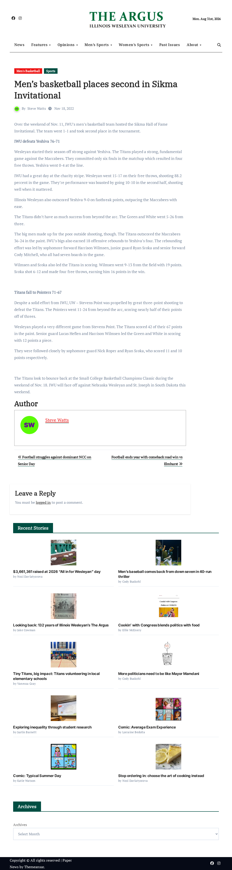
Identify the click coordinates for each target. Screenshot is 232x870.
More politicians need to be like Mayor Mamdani (158, 673)
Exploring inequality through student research (52, 727)
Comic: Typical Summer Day (37, 775)
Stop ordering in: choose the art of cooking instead (161, 775)
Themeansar (34, 866)
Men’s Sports (97, 44)
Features (40, 44)
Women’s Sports (134, 44)
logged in (43, 502)
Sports (50, 71)
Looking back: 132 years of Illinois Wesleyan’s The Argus (61, 625)
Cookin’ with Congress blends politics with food (159, 625)
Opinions (67, 44)
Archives (20, 824)
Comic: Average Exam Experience (147, 727)
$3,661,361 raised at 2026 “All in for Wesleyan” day (57, 571)
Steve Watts (36, 108)
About (193, 44)
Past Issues (169, 44)
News (19, 44)
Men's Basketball (28, 71)
